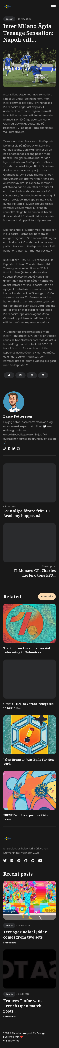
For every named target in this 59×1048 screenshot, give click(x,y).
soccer (9, 19)
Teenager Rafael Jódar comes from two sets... (25, 934)
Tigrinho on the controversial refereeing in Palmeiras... (26, 650)
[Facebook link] (9, 448)
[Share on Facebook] (20, 375)
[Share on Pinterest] (32, 375)
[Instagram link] (18, 448)
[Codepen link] (19, 860)
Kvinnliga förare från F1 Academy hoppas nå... (26, 513)
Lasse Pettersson (17, 416)
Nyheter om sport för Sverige (28, 1033)
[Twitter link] (13, 448)
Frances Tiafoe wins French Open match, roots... (23, 1006)
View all (46, 596)
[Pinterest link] (26, 860)
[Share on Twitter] (9, 375)
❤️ (21, 1036)
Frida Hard (11, 942)
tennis (9, 925)
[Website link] (4, 448)
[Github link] (33, 860)
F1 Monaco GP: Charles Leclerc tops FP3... (34, 573)
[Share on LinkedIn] (43, 375)
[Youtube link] (40, 860)
